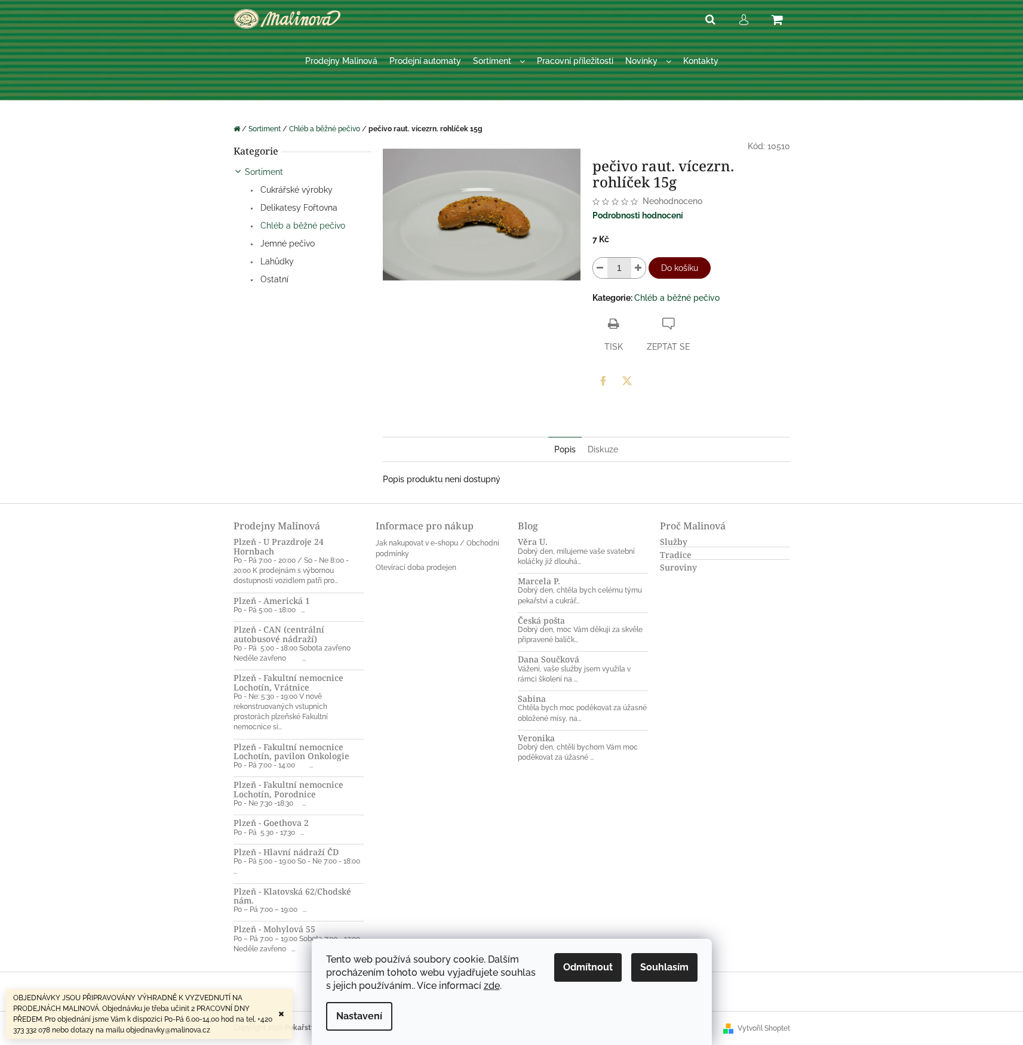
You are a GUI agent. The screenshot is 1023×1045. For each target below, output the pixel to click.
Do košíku (679, 268)
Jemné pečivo (286, 243)
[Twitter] (627, 381)
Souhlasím (664, 967)
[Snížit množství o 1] (600, 268)
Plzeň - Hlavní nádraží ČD (286, 851)
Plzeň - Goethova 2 (271, 822)
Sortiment (264, 172)
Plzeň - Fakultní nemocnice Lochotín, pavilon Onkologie (291, 751)
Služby (673, 541)
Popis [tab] (565, 449)
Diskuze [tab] (603, 449)
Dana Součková (548, 659)
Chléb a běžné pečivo (301, 225)
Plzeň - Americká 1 (272, 600)
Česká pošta (541, 620)
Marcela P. (539, 581)
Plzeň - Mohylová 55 (274, 928)
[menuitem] (341, 61)
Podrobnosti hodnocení (637, 215)
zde (492, 985)
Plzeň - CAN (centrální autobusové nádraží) (279, 634)
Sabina (532, 698)
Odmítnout (588, 967)
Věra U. (533, 541)
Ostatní (273, 279)
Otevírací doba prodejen (416, 567)
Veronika (536, 737)
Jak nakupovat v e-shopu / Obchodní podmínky (437, 548)
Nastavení (359, 1016)
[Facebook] (603, 381)
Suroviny (678, 567)
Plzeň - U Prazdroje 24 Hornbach (279, 546)
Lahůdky (276, 261)
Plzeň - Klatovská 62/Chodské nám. (292, 896)
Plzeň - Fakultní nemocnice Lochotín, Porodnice (288, 789)
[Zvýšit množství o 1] (638, 268)
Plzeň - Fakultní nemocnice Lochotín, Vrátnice (288, 682)
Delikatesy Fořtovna (297, 207)
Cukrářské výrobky (295, 190)
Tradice (676, 554)
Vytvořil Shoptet (764, 1028)
